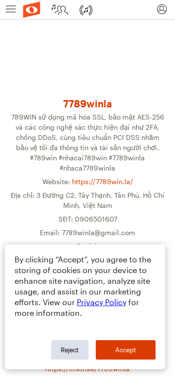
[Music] (87, 9)
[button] (162, 9)
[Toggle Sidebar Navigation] (11, 9)
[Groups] (61, 9)
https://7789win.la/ (102, 181)
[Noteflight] (31, 9)
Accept (125, 350)
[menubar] (87, 10)
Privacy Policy (101, 302)
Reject (70, 350)
